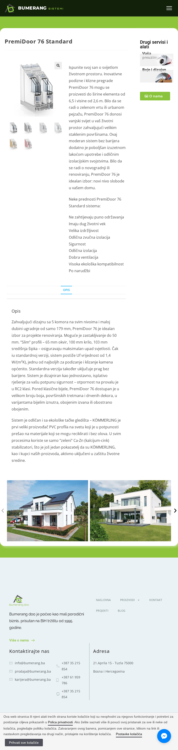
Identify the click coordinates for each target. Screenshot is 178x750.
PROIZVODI (127, 600)
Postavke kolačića (129, 734)
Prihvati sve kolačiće (24, 742)
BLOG (121, 611)
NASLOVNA (103, 600)
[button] (58, 65)
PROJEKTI (102, 611)
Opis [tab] (66, 290)
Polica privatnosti (60, 722)
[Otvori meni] (169, 8)
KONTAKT (155, 600)
